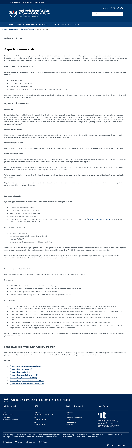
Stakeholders (80, 436)
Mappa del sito (19, 436)
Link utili (32, 434)
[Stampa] (120, 14)
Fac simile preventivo (21, 369)
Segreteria (65, 24)
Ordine (19, 24)
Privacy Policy (8, 434)
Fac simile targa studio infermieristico (27, 381)
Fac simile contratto (21, 372)
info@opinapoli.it (8, 414)
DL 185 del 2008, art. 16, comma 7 (99, 219)
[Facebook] (111, 8)
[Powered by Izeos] (121, 445)
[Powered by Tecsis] (111, 445)
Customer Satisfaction (35, 436)
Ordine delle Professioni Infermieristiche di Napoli (35, 13)
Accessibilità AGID (97, 434)
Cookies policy (21, 434)
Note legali (7, 436)
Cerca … (96, 14)
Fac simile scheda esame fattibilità (26, 366)
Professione (30, 24)
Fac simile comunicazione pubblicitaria (27, 383)
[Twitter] (114, 8)
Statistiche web (51, 436)
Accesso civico (93, 436)
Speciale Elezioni (66, 436)
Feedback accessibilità (114, 434)
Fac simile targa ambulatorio (24, 375)
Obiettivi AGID (82, 434)
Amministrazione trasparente (49, 434)
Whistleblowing (68, 434)
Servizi (54, 24)
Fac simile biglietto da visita (24, 378)
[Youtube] (121, 8)
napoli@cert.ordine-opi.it (10, 419)
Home (11, 24)
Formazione (43, 24)
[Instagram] (118, 8)
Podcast (76, 24)
